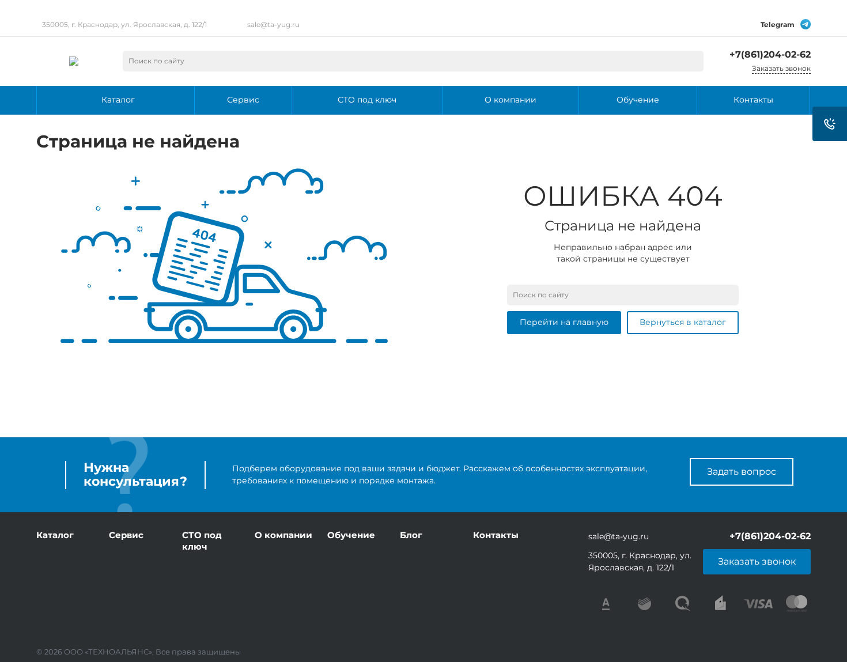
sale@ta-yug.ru (273, 24)
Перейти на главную (564, 322)
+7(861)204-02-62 (770, 54)
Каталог (55, 534)
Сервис (126, 534)
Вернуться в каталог (683, 322)
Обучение (351, 534)
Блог (411, 534)
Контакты (496, 534)
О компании (283, 534)
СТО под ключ (202, 540)
